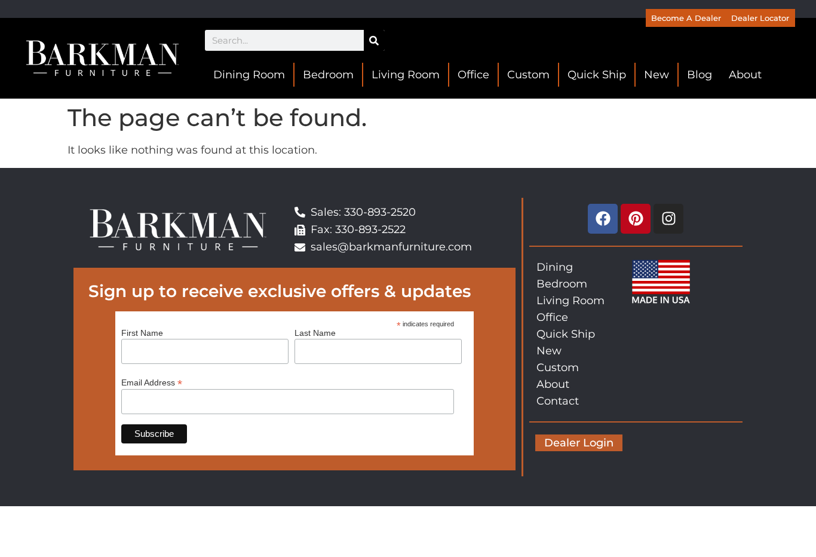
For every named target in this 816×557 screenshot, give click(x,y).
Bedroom (328, 74)
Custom (528, 74)
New (656, 74)
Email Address (151, 382)
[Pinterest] (636, 219)
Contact (557, 401)
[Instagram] (668, 219)
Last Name (315, 333)
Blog (699, 74)
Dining (554, 267)
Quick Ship (596, 74)
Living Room (406, 74)
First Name (142, 333)
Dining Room (249, 74)
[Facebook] (603, 219)
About (745, 74)
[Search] (374, 40)
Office (473, 74)
